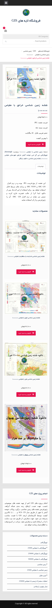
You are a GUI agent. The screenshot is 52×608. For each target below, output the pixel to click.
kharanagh (8, 152)
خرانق (19, 155)
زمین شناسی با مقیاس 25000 (37, 570)
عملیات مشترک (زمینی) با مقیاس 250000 (33, 581)
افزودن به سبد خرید (34, 144)
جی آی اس (36, 155)
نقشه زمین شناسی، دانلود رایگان (30, 159)
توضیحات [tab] (40, 166)
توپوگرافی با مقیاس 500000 (37, 559)
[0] (5, 31)
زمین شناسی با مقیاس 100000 (38, 55)
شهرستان (13, 155)
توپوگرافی (44, 155)
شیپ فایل (42, 575)
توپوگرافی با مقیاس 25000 (37, 548)
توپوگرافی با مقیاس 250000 (37, 553)
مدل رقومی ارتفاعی (40, 586)
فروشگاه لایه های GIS (26, 21)
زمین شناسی (27, 51)
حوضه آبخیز (26, 155)
